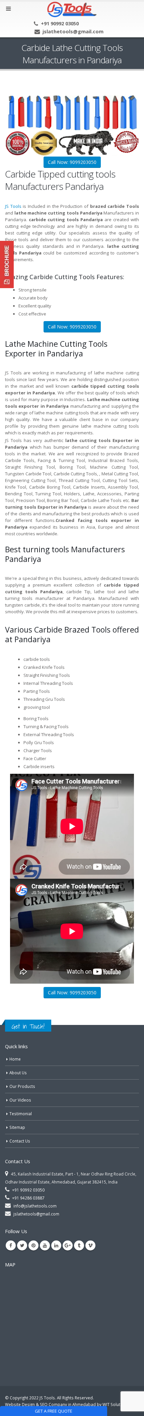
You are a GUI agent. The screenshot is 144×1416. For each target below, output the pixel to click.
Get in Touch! (28, 1026)
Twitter (22, 1245)
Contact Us (19, 1141)
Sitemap (17, 1127)
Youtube (45, 1245)
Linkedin (56, 1245)
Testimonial (20, 1113)
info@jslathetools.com (35, 1205)
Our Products (22, 1086)
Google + (68, 1245)
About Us (18, 1072)
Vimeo (90, 1245)
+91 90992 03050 (60, 23)
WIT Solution (114, 1404)
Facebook (11, 1245)
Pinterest (33, 1245)
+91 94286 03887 (28, 1197)
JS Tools (13, 206)
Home (15, 1059)
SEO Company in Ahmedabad (68, 1404)
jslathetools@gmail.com (73, 31)
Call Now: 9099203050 (72, 162)
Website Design (20, 1404)
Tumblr (79, 1245)
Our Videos (20, 1100)
